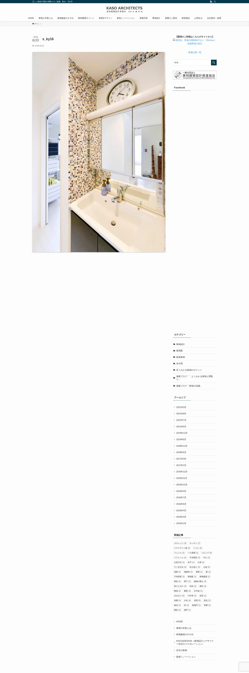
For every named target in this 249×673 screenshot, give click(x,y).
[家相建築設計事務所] (124, 9)
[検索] (215, 1)
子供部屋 (179, 577)
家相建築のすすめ (185, 634)
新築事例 (180, 357)
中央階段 (195, 557)
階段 (177, 610)
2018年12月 (181, 446)
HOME (179, 621)
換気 (203, 586)
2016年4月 (181, 510)
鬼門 (187, 610)
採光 (193, 586)
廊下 (187, 581)
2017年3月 (181, 459)
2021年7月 (181, 420)
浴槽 (177, 600)
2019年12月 (181, 433)
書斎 (187, 591)
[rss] (211, 1)
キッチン (195, 543)
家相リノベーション (186, 657)
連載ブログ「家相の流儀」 (189, 386)
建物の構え (200, 581)
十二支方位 (180, 567)
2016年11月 (181, 478)
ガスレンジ (180, 543)
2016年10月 (181, 484)
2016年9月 (181, 491)
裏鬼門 (196, 605)
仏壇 (201, 562)
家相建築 (205, 577)
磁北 (177, 605)
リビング (206, 553)
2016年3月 (181, 517)
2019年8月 (181, 439)
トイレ (197, 548)
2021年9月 (181, 407)
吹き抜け (195, 567)
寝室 (177, 581)
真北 (207, 600)
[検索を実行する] (214, 62)
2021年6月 (181, 426)
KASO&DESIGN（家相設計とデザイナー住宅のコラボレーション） (195, 642)
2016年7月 (181, 497)
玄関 (197, 600)
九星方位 (179, 562)
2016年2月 (181, 523)
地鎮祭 (188, 572)
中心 (206, 557)
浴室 (203, 596)
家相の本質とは (183, 628)
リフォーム (180, 557)
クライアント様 (182, 548)
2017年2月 (181, 465)
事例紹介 (180, 344)
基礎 (199, 572)
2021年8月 (181, 413)
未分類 (179, 363)
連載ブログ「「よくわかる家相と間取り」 (194, 378)
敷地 (177, 591)
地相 (177, 572)
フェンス (179, 553)
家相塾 (179, 350)
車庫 (207, 605)
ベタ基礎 (193, 553)
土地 (206, 567)
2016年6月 (181, 504)
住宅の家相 (181, 650)
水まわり (179, 596)
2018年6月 (181, 452)
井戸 (191, 562)
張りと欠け (180, 586)
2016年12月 (181, 471)
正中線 (198, 591)
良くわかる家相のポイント (189, 370)
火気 (187, 600)
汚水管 (192, 596)
